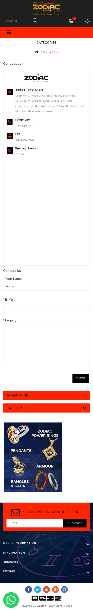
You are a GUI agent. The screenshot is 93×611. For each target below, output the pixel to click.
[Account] (85, 19)
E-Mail (9, 299)
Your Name (13, 279)
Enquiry (11, 320)
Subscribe (75, 523)
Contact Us (50, 52)
